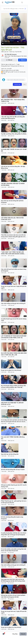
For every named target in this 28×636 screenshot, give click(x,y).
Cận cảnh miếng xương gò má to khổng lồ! (13, 303)
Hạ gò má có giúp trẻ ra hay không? (11, 370)
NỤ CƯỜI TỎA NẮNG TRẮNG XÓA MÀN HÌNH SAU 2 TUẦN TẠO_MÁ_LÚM (14, 354)
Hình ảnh (22, 8)
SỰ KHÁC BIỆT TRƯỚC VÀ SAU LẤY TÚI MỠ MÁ (14, 150)
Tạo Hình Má (6, 8)
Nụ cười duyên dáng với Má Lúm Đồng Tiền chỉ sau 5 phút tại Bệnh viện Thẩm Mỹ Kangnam (13, 386)
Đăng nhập (15, 634)
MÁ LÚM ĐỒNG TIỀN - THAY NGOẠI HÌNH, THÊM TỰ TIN (13, 100)
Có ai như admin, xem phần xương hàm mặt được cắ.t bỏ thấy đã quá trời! (13, 550)
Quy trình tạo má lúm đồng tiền (10, 454)
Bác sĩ (17, 8)
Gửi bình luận (17, 84)
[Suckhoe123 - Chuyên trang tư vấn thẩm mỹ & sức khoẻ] (9, 2)
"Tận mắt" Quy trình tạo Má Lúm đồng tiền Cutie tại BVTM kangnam (13, 117)
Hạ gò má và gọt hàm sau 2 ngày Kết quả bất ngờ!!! (13, 287)
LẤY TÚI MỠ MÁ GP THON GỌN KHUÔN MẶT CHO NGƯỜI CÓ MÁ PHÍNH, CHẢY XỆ (14, 336)
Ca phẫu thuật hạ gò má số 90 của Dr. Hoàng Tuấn (13, 319)
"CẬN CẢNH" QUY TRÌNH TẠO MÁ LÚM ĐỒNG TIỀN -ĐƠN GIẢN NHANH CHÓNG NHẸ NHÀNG (12, 253)
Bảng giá (12, 8)
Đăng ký (23, 634)
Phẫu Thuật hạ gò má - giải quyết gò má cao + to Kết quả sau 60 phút (14, 501)
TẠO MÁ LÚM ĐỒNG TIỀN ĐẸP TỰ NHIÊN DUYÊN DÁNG (12, 184)
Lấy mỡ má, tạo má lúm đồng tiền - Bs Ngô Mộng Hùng (13, 167)
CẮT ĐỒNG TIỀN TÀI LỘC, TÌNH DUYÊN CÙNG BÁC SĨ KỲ (12, 218)
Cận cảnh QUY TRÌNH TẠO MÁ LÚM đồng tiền (13, 437)
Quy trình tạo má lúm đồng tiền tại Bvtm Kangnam (12, 201)
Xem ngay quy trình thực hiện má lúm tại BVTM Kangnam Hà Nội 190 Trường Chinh (13, 580)
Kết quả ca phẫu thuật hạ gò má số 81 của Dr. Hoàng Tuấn (14, 485)
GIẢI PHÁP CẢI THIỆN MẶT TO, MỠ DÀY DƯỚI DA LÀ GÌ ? (12, 403)
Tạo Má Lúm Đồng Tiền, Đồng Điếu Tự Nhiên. (14, 134)
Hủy (24, 84)
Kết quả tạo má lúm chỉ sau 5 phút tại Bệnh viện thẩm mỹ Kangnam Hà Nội (13, 596)
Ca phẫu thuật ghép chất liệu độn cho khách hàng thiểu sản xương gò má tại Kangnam (13, 533)
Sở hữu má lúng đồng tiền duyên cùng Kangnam (12, 518)
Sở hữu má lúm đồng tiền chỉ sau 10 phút (12, 469)
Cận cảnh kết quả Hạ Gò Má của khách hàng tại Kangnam (13, 270)
